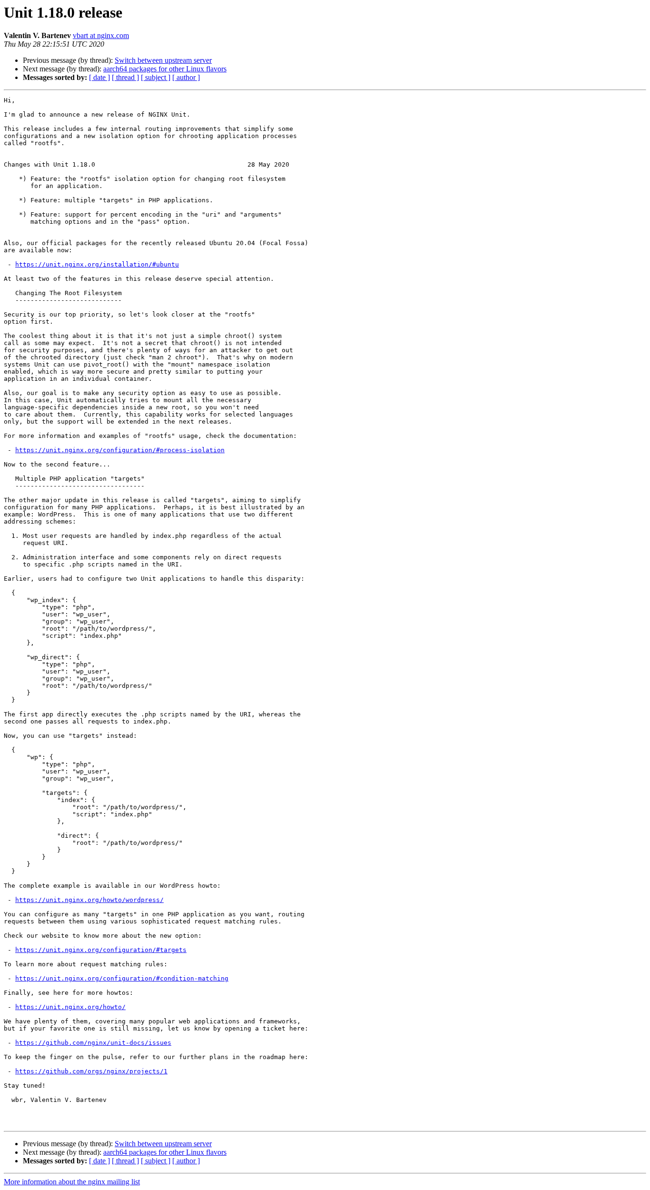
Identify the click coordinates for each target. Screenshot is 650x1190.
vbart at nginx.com (101, 35)
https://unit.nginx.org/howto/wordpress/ (89, 899)
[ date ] (99, 77)
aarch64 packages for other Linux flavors (165, 69)
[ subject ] (155, 77)
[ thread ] (125, 77)
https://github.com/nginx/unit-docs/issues (93, 1042)
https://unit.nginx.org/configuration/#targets (101, 949)
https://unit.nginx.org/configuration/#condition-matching (121, 978)
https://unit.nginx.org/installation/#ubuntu (97, 264)
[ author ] (186, 77)
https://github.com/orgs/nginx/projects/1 (91, 1071)
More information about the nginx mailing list (72, 1182)
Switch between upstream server (163, 60)
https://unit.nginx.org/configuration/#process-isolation (120, 450)
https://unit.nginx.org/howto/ (70, 1007)
